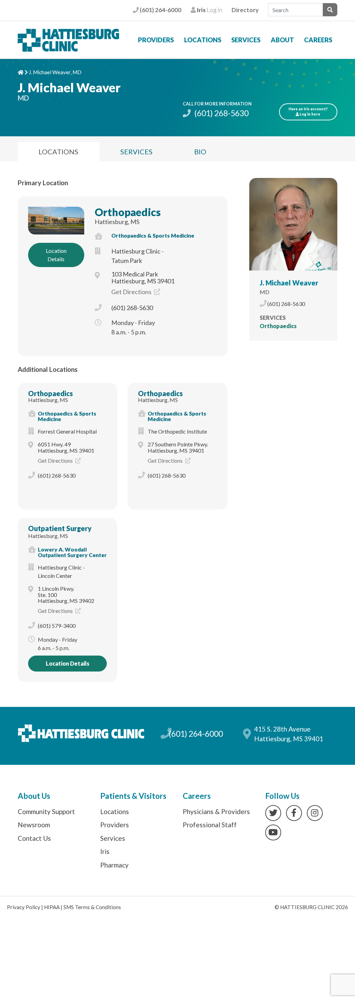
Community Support (46, 811)
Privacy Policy (23, 907)
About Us (34, 796)
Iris (105, 851)
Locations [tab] (58, 151)
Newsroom (34, 825)
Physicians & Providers (216, 811)
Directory (245, 10)
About (282, 40)
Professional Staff (210, 825)
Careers (318, 40)
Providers (156, 40)
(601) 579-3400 (57, 625)
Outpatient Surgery (60, 528)
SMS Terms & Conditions (92, 907)
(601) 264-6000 (159, 10)
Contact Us (34, 838)
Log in (209, 10)
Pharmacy (114, 865)
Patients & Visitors (133, 796)
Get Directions (132, 292)
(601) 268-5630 (221, 113)
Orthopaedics (128, 212)
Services (245, 40)
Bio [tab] (200, 151)
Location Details (56, 254)
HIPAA (52, 907)
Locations (202, 40)
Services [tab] (136, 151)
